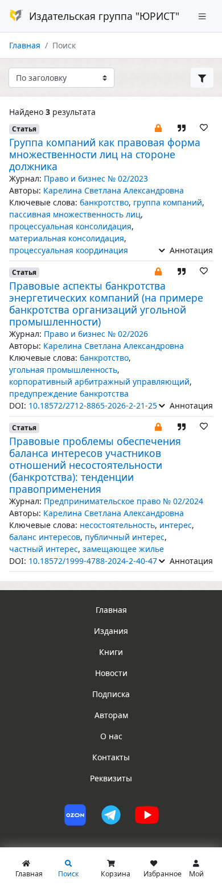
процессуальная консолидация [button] (70, 226)
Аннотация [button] (190, 250)
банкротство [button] (104, 202)
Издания (111, 630)
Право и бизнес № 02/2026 (96, 333)
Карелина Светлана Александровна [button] (113, 190)
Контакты (111, 757)
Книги (111, 651)
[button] (158, 127)
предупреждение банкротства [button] (69, 393)
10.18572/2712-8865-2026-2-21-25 (92, 405)
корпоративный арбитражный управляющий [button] (99, 381)
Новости (111, 673)
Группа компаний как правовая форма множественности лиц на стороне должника (104, 154)
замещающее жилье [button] (123, 548)
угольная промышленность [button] (63, 369)
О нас (111, 736)
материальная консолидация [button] (66, 238)
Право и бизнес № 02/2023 (96, 178)
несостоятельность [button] (117, 525)
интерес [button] (175, 525)
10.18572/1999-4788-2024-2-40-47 (92, 560)
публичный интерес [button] (125, 536)
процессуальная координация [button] (68, 250)
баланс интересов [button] (44, 536)
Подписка (111, 694)
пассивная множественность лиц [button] (75, 214)
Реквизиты (111, 778)
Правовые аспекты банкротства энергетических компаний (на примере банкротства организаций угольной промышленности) (106, 303)
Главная (24, 45)
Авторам (111, 715)
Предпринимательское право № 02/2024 (123, 501)
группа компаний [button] (167, 202)
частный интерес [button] (43, 548)
